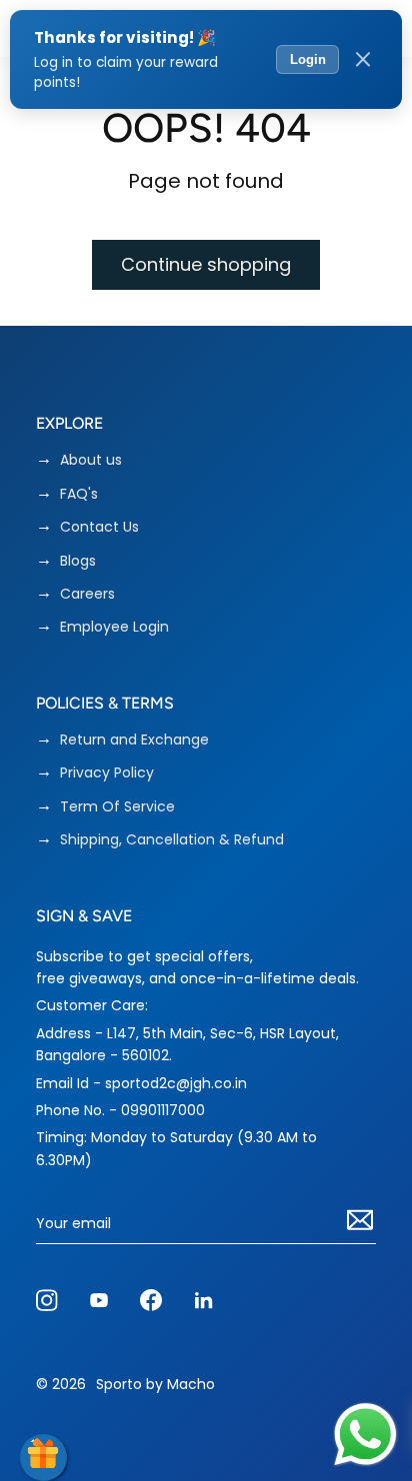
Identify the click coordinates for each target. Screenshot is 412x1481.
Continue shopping (206, 264)
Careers (87, 594)
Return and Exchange (134, 740)
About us (91, 460)
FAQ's (79, 494)
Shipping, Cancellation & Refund (172, 839)
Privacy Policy (107, 772)
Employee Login (114, 627)
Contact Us (99, 527)
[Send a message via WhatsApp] (365, 1434)
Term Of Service (117, 806)
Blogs (78, 561)
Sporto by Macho (155, 1384)
